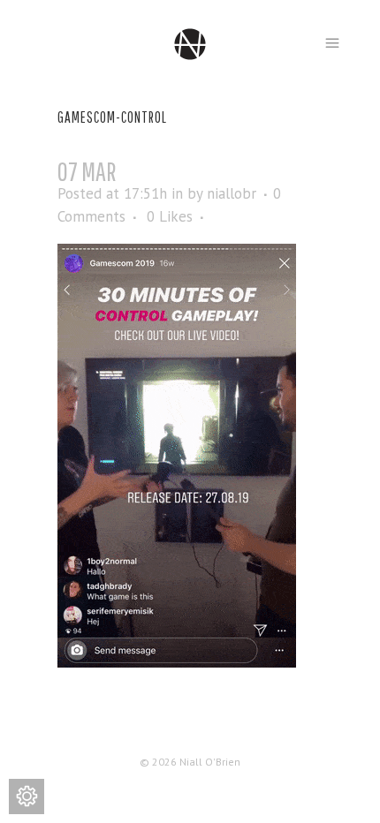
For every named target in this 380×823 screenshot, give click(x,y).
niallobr (231, 193)
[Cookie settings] (26, 796)
